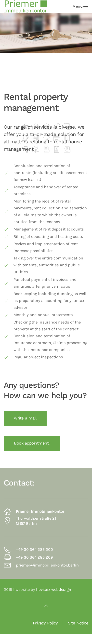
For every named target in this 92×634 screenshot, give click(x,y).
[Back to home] (26, 6)
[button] (80, 6)
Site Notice (78, 623)
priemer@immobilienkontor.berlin (47, 565)
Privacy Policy (45, 623)
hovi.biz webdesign (53, 589)
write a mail (25, 418)
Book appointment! (32, 443)
